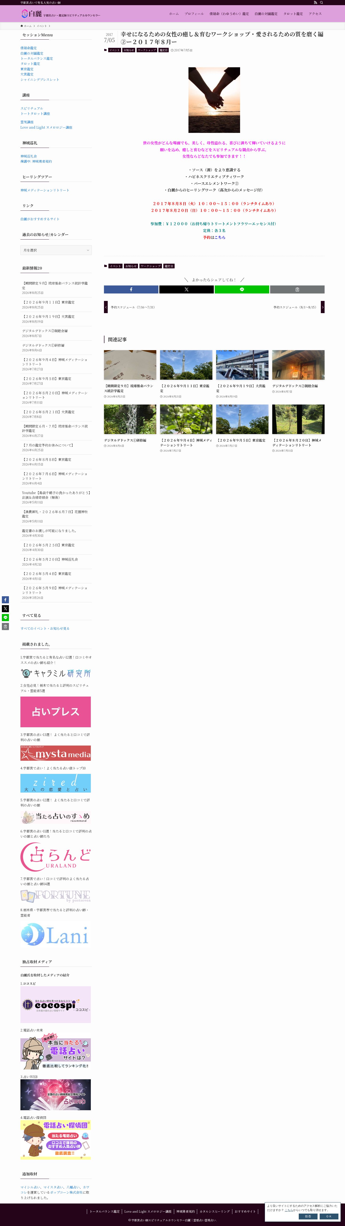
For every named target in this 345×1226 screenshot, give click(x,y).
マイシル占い (30, 1187)
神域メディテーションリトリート (44, 190)
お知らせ (129, 50)
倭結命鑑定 (28, 47)
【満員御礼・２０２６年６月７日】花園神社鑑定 (55, 516)
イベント (114, 50)
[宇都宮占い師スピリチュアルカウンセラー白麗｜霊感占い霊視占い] (60, 13)
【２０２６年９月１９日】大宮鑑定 (48, 319)
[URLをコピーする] (297, 289)
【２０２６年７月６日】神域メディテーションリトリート (55, 478)
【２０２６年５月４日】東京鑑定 (46, 576)
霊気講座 (27, 122)
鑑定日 (164, 50)
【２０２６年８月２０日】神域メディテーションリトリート (55, 397)
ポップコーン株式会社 (66, 1192)
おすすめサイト (245, 1211)
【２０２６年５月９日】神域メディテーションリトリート (55, 592)
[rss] (315, 2)
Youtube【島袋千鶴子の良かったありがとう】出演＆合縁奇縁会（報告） (56, 497)
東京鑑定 (27, 69)
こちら (220, 237)
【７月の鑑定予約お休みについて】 (48, 447)
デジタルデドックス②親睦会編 (45, 333)
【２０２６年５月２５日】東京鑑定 (48, 547)
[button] (131, 289)
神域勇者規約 (185, 1211)
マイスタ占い (53, 1187)
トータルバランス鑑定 (36, 58)
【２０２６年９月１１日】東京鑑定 (48, 304)
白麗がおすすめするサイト (40, 219)
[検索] (321, 2)
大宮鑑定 (27, 74)
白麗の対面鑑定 (31, 53)
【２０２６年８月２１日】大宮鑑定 (48, 414)
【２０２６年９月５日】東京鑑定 (46, 381)
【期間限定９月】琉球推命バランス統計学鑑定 (55, 288)
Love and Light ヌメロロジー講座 (46, 127)
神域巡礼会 (28, 156)
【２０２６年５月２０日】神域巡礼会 (50, 561)
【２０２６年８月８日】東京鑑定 (46, 462)
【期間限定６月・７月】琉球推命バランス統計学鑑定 (55, 431)
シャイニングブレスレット (39, 79)
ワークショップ (147, 50)
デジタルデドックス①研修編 (43, 347)
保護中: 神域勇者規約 (36, 161)
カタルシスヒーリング (214, 1211)
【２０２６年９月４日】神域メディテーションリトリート (55, 364)
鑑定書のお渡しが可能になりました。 (50, 533)
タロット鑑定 (30, 63)
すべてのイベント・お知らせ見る (45, 628)
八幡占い (73, 1187)
